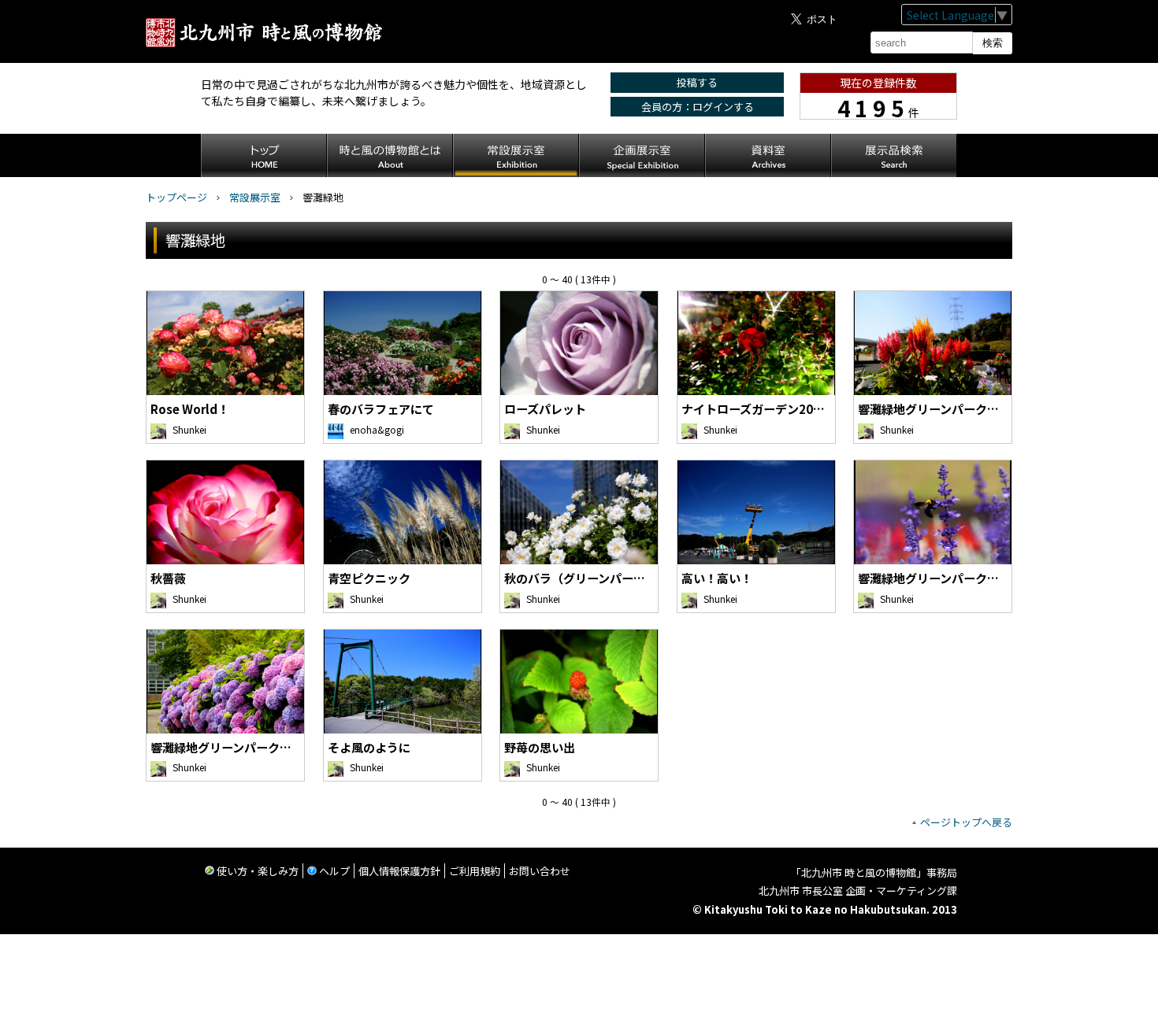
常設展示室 (254, 197)
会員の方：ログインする (697, 106)
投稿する (697, 82)
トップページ (176, 197)
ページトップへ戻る (966, 822)
